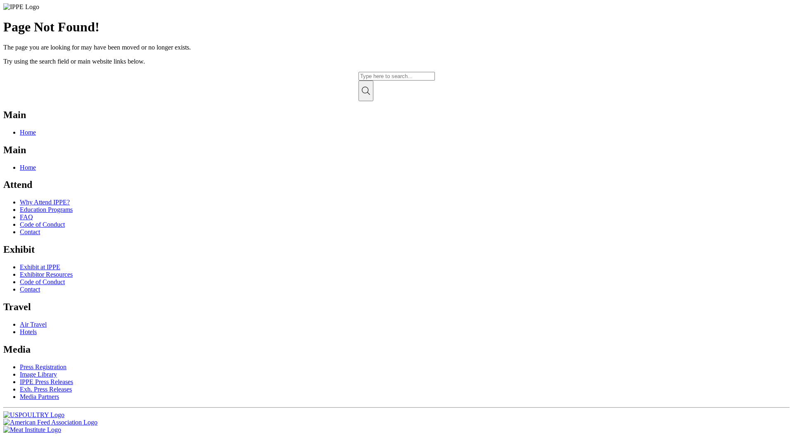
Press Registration (43, 366)
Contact (30, 231)
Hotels (28, 331)
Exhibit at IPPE (40, 266)
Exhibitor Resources (46, 274)
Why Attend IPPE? (45, 202)
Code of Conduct (42, 224)
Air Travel (33, 324)
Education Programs (46, 209)
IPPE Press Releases (46, 381)
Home (28, 132)
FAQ (26, 217)
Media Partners (39, 396)
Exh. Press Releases (46, 389)
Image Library (38, 374)
